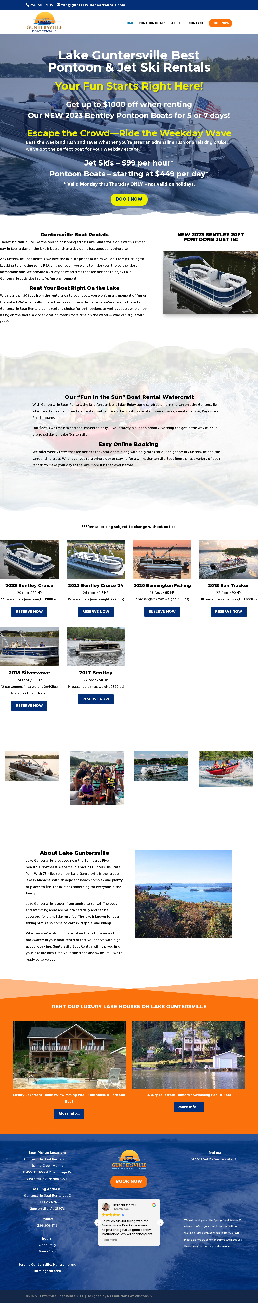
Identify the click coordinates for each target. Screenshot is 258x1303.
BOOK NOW (220, 23)
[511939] (226, 786)
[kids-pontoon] (97, 804)
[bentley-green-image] (161, 780)
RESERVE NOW (29, 612)
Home (129, 24)
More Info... (69, 1113)
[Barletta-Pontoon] (32, 780)
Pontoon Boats (152, 24)
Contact (196, 24)
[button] (160, 1223)
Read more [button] (109, 1240)
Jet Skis (177, 24)
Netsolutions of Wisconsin (129, 1296)
